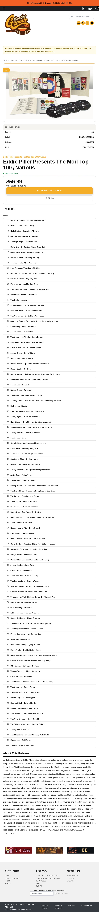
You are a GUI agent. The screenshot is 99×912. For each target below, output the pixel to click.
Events (8, 883)
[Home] (18, 24)
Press (7, 881)
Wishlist (51, 198)
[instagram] (83, 23)
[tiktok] (87, 23)
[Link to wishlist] (83, 9)
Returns (71, 906)
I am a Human (62, 893)
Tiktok (71, 878)
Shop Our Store (12, 878)
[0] (96, 9)
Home (5, 60)
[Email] (92, 23)
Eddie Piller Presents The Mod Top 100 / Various (26, 60)
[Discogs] (78, 23)
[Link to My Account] (90, 9)
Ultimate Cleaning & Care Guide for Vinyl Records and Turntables (48, 878)
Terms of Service (58, 907)
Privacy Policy (45, 907)
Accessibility (86, 906)
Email (70, 881)
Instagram (73, 876)
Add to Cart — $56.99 (51, 191)
